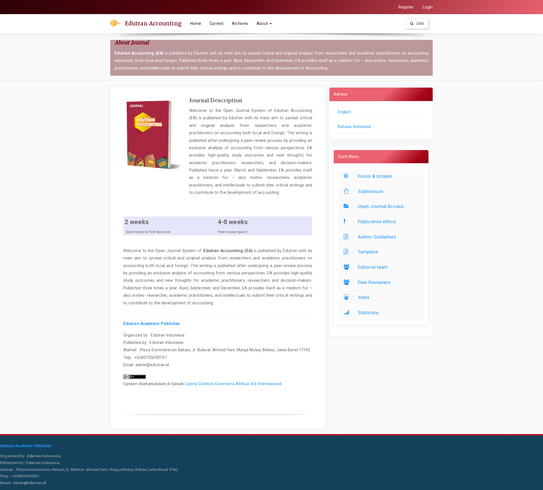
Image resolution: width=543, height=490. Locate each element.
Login (428, 7)
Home (195, 23)
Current (216, 23)
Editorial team (373, 267)
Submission (370, 191)
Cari (419, 23)
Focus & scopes (375, 176)
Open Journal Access (381, 206)
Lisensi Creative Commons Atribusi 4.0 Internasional (233, 383)
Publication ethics (377, 221)
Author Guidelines (377, 237)
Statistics (368, 312)
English (344, 112)
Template (368, 252)
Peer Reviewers (374, 282)
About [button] (263, 23)
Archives (240, 23)
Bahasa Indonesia (354, 126)
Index (364, 297)
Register (406, 7)
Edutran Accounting (153, 23)
